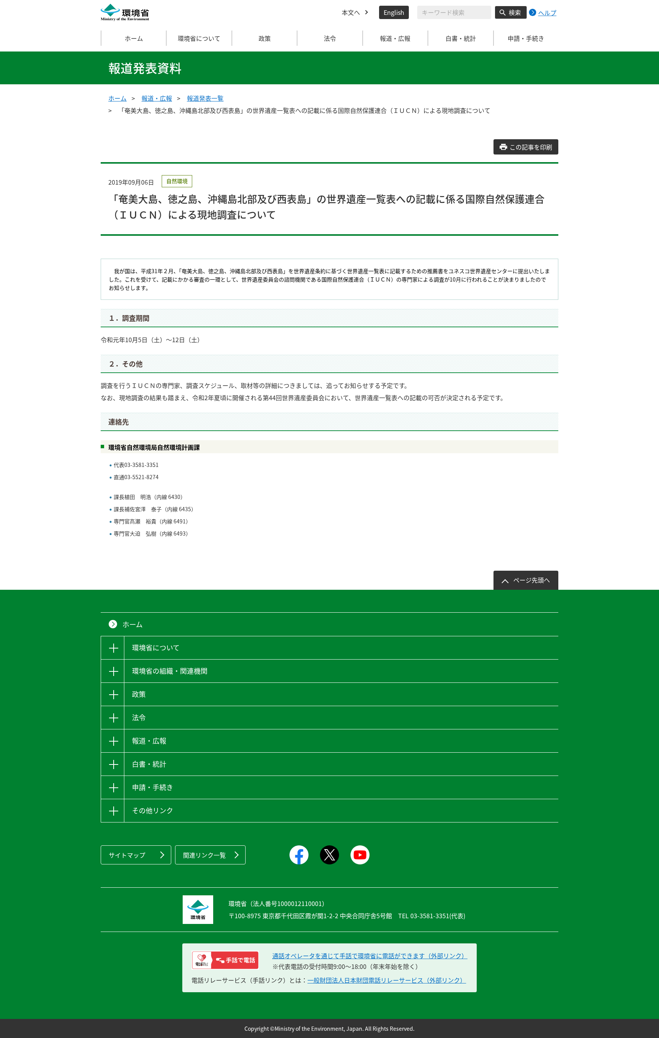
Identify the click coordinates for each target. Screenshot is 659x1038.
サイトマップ (127, 854)
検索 (515, 12)
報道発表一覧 (205, 98)
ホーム (134, 38)
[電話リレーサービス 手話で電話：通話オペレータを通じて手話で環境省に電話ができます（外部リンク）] (225, 960)
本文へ (351, 12)
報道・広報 (156, 98)
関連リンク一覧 (204, 854)
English (394, 12)
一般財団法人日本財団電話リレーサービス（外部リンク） (386, 980)
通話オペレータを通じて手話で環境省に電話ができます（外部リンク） (370, 955)
